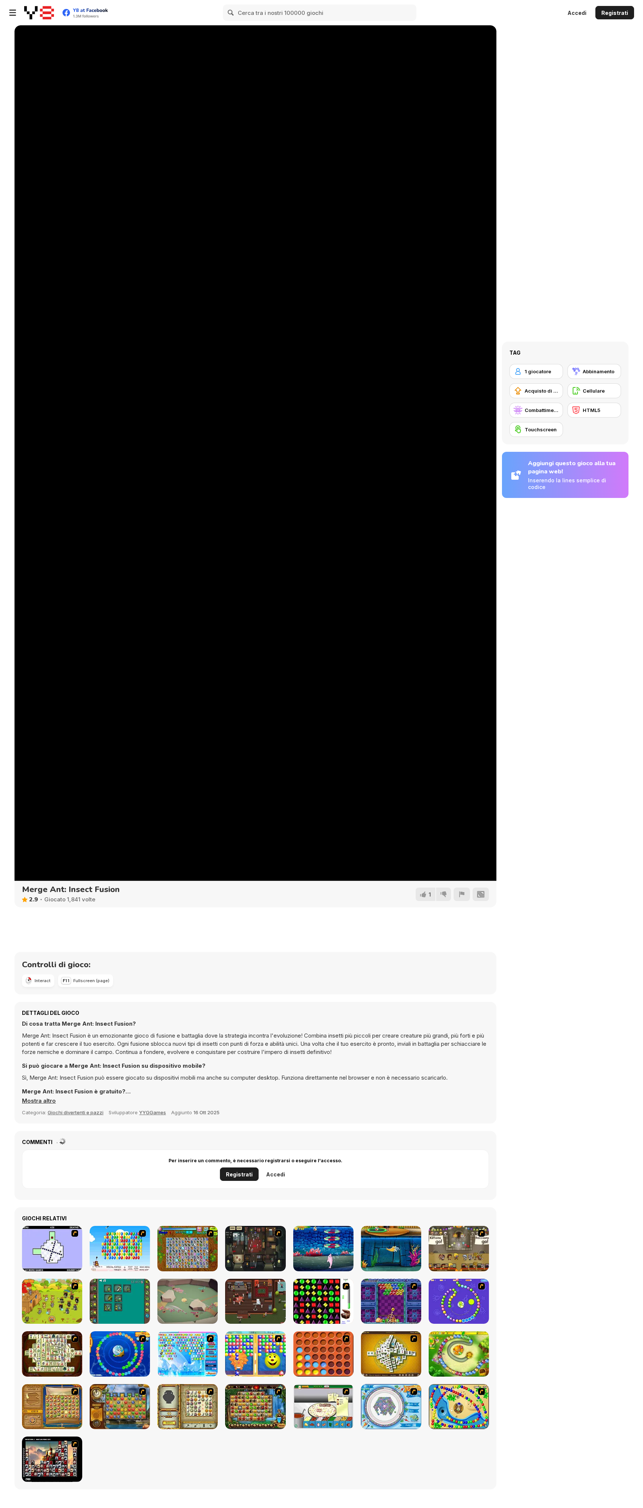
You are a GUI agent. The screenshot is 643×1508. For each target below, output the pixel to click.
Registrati (614, 13)
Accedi (576, 13)
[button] (39, 1101)
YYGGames (152, 1112)
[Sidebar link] (12, 12)
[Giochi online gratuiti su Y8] (39, 12)
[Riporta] (462, 894)
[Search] (231, 12)
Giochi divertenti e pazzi (75, 1112)
